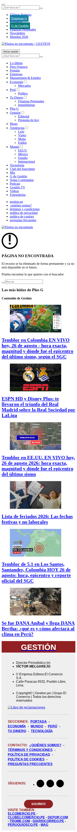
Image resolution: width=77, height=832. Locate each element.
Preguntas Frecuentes (30, 764)
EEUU (22, 150)
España (23, 158)
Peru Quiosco (19, 66)
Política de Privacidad (29, 754)
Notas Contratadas (22, 180)
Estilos (22, 142)
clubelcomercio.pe (26, 817)
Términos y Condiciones (30, 750)
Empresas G (19, 18)
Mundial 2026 (19, 37)
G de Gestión (20, 25)
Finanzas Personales (23, 29)
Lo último (16, 63)
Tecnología (17, 165)
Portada (15, 70)
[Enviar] (41, 8)
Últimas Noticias (20, 14)
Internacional (26, 161)
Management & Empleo (25, 78)
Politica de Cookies (26, 759)
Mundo (14, 146)
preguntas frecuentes (23, 220)
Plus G (14, 108)
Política (23, 93)
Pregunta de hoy (28, 120)
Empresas (16, 22)
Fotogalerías (18, 194)
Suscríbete (38, 803)
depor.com (58, 817)
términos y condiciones (25, 209)
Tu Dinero (16, 97)
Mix (12, 172)
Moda (22, 139)
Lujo (21, 131)
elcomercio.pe (22, 813)
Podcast (15, 183)
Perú (13, 89)
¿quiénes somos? (21, 205)
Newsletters (17, 33)
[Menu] (3, 4)
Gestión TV (17, 187)
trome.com (20, 821)
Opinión (15, 112)
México (23, 154)
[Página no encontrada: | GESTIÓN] (26, 44)
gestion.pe (16, 201)
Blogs (13, 124)
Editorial (23, 116)
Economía (16, 82)
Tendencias (17, 128)
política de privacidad (24, 213)
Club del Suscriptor (22, 169)
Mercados (24, 85)
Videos (14, 191)
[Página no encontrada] (17, 227)
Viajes (22, 135)
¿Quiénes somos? (45, 745)
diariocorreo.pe (48, 821)
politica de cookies (22, 216)
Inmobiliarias (26, 105)
